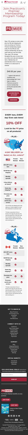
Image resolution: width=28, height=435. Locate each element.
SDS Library (14, 351)
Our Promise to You (14, 313)
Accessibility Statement (17, 422)
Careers (14, 316)
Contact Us (14, 326)
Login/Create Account (14, 94)
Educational (14, 360)
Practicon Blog (14, 330)
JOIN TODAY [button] (5, 399)
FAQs (14, 344)
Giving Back (14, 315)
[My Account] (21, 2)
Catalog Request (14, 333)
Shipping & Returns (14, 346)
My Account (14, 334)
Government (14, 362)
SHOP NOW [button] (14, 405)
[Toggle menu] (2, 2)
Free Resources (14, 318)
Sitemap (14, 352)
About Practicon (14, 312)
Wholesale (13, 364)
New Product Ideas (14, 328)
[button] (7, 75)
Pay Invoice (14, 336)
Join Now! (13, 100)
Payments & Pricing (14, 347)
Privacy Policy (14, 349)
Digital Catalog (14, 331)
